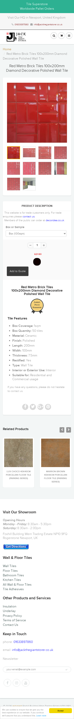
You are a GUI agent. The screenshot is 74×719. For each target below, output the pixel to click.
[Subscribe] (66, 670)
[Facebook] (7, 683)
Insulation (9, 606)
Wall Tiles (9, 566)
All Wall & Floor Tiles (17, 585)
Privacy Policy (12, 616)
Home (7, 49)
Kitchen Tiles (12, 580)
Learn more (41, 715)
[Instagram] (16, 683)
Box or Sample (15, 227)
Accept (60, 710)
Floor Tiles (10, 571)
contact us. (17, 391)
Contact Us (10, 625)
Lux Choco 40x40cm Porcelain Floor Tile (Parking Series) (18, 475)
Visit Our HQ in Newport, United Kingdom (36, 18)
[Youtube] (25, 683)
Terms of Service (14, 620)
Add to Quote (18, 271)
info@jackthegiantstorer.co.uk (48, 24)
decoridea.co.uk (55, 220)
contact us (29, 216)
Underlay (9, 611)
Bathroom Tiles (13, 575)
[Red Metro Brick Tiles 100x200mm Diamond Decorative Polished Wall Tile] (37, 112)
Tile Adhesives (13, 589)
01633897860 (21, 24)
